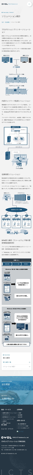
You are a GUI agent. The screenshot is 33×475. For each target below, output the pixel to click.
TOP (3, 22)
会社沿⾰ (20, 417)
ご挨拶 (19, 413)
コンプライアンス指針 (23, 426)
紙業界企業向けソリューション (10, 413)
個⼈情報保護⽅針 (22, 424)
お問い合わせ (21, 421)
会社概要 (20, 415)
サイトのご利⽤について (23, 428)
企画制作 (5, 421)
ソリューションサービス (8, 419)
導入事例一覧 (7, 362)
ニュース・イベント (7, 429)
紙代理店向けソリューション (9, 417)
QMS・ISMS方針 (6, 423)
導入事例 (7, 22)
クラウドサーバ (6, 415)
